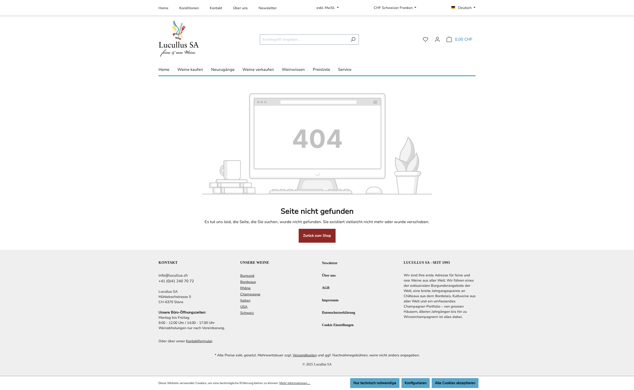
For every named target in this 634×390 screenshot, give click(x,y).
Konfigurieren (415, 383)
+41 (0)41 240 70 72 (176, 281)
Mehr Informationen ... (294, 383)
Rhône (245, 288)
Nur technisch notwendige (374, 383)
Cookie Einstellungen (338, 325)
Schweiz (247, 313)
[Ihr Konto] (437, 39)
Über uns (240, 8)
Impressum (330, 300)
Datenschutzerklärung (338, 312)
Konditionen (189, 8)
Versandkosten (305, 355)
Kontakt (216, 8)
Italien (245, 300)
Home (163, 8)
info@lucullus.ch (173, 275)
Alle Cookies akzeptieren (455, 383)
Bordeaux (248, 282)
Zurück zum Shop (317, 235)
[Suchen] (353, 39)
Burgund (247, 275)
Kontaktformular (199, 341)
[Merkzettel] (425, 39)
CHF (393, 7)
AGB (325, 288)
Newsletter (268, 8)
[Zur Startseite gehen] (178, 38)
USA (243, 306)
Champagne (250, 294)
